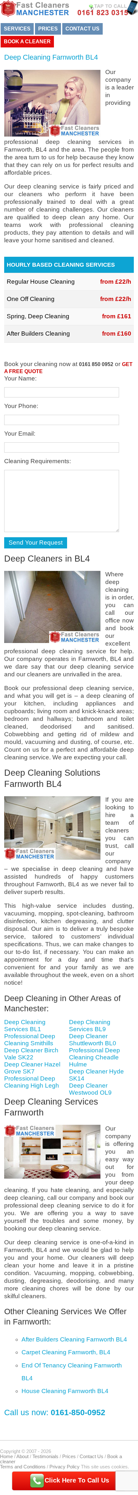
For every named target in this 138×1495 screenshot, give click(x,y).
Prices (48, 28)
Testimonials (45, 1456)
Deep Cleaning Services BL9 (89, 1025)
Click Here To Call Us (77, 1480)
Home (6, 1456)
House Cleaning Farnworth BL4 (65, 1391)
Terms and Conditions (23, 1466)
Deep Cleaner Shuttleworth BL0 (92, 1040)
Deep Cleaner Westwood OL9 (90, 1089)
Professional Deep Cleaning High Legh (31, 1082)
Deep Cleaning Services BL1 (25, 1025)
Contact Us (82, 28)
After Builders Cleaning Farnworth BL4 (74, 1339)
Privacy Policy (64, 1466)
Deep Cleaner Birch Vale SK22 (31, 1054)
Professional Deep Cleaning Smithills (29, 1040)
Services (17, 28)
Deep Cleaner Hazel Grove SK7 (32, 1068)
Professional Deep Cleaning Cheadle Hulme (94, 1057)
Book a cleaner (27, 41)
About (22, 1456)
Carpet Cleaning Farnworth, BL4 (66, 1352)
